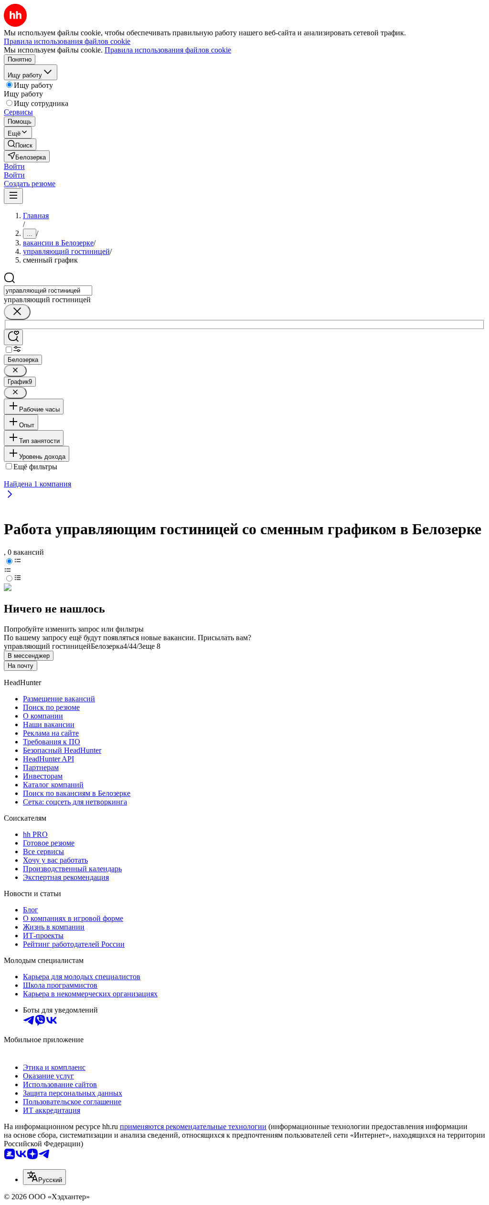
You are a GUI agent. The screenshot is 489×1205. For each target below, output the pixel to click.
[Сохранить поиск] (13, 337)
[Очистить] (17, 312)
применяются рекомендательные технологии (193, 1126)
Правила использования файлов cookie (168, 50)
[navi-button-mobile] (13, 196)
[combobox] (48, 290)
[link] (20, 144)
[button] (14, 166)
